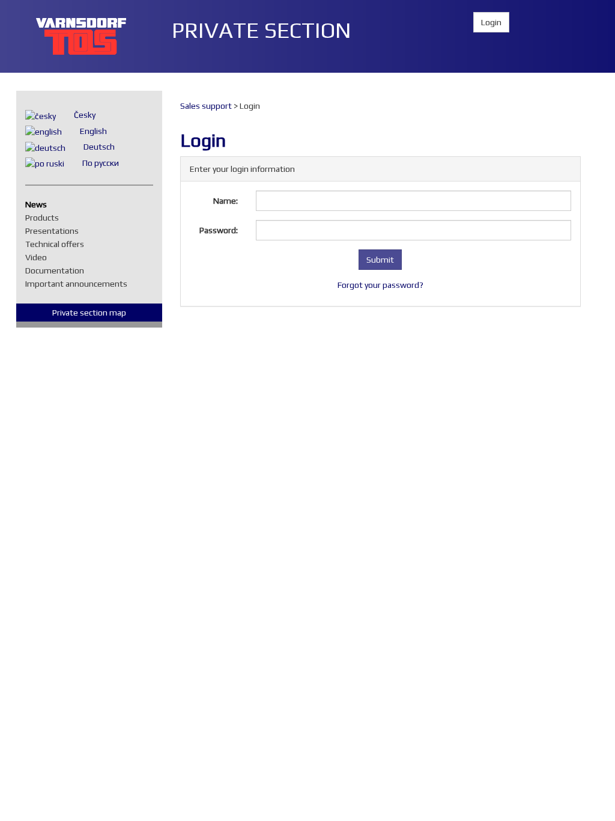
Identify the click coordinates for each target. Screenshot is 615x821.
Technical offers (57, 244)
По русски (100, 163)
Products (45, 217)
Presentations (55, 231)
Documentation (57, 270)
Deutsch (99, 146)
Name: (225, 201)
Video (39, 257)
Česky (84, 115)
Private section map (89, 312)
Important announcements (79, 283)
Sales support (206, 106)
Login (491, 22)
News (39, 204)
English (93, 131)
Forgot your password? (380, 285)
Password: (218, 230)
